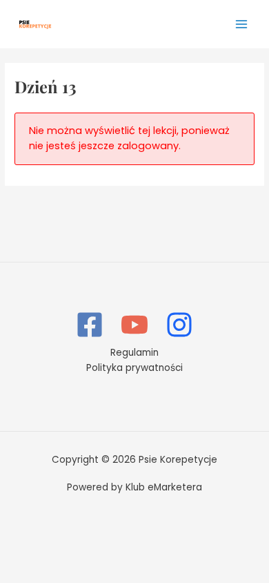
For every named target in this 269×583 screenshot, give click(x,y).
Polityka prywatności (134, 367)
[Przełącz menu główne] (241, 23)
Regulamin (134, 352)
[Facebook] (89, 324)
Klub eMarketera (164, 487)
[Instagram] (179, 324)
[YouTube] (134, 324)
